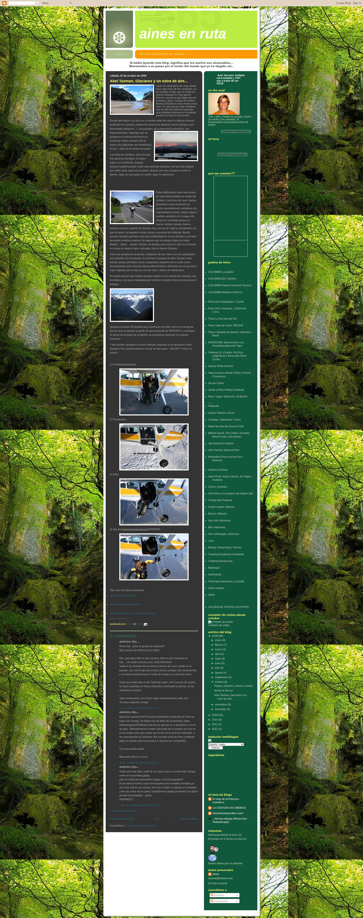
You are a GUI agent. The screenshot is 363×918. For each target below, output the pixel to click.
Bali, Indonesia (216, 527)
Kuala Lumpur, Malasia (221, 506)
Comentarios (220, 901)
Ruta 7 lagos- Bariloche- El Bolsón (227, 396)
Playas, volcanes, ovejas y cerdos (233, 685)
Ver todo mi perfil (217, 883)
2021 (215, 728)
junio (218, 663)
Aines (215, 874)
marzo (219, 649)
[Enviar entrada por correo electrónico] (145, 624)
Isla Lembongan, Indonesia (223, 534)
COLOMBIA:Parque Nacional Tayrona (229, 285)
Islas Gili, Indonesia (219, 520)
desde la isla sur (223, 690)
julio (217, 667)
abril (218, 654)
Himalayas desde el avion (223, 834)
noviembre (221, 704)
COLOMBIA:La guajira (221, 271)
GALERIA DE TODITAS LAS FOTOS (228, 607)
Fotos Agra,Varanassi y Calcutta (226, 581)
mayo (218, 658)
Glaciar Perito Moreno (220, 366)
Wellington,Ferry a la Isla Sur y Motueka (132, 613)
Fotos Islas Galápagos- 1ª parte (226, 301)
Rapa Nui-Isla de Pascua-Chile (226, 426)
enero (218, 640)
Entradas (218, 895)
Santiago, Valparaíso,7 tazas (224, 419)
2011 (215, 724)
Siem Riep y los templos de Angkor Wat (230, 493)
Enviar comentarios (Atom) (141, 825)
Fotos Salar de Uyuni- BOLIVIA (225, 325)
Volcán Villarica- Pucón (221, 412)
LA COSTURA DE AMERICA (229, 807)
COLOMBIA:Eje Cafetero (222, 278)
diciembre (221, 709)
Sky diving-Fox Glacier (122, 595)
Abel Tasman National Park (125, 604)
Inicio (157, 818)
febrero (219, 644)
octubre (219, 681)
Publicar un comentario (123, 810)
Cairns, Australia (217, 486)
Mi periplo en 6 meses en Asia (225, 838)
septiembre (221, 677)
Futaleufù (213, 406)
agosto (219, 672)
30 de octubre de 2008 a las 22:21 (138, 762)
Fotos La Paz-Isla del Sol (222, 318)
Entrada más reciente (122, 818)
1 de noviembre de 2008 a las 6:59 (139, 805)
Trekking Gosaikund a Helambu (226, 554)
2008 (215, 636)
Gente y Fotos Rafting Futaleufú (226, 389)
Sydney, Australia (218, 469)
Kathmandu (214, 574)
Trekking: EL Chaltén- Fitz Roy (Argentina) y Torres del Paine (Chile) (227, 356)
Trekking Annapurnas (220, 561)
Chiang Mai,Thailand (220, 500)
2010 (215, 719)
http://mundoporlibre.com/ (228, 813)
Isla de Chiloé (216, 383)
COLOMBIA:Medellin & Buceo (225, 292)
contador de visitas (219, 625)
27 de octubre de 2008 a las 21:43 (138, 708)
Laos (211, 540)
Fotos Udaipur (216, 588)
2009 (215, 715)
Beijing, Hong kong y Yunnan (224, 547)
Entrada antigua (189, 818)
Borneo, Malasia (217, 513)
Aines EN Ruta (182, 33)
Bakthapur (214, 567)
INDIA (211, 594)
